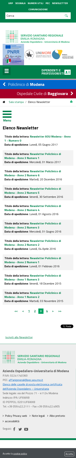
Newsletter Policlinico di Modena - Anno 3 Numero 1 (32, 156)
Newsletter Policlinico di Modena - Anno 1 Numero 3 (32, 277)
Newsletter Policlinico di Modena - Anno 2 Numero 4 (32, 208)
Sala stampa (16, 102)
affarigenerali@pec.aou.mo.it (26, 380)
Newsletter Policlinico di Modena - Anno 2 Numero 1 (32, 260)
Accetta (69, 454)
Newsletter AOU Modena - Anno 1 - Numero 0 (37, 138)
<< (16, 311)
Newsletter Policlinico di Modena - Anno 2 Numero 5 (32, 191)
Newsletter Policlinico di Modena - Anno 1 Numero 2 (32, 295)
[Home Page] (38, 33)
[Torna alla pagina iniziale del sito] (4, 101)
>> (60, 311)
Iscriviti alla (19, 337)
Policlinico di (26, 84)
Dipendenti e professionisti (53, 72)
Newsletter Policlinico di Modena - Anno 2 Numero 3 (32, 225)
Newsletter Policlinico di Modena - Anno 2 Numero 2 (32, 243)
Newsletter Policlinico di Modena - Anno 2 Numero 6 (32, 173)
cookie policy (20, 453)
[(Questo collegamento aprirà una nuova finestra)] (38, 54)
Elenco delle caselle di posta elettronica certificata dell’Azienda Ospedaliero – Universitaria (32, 386)
